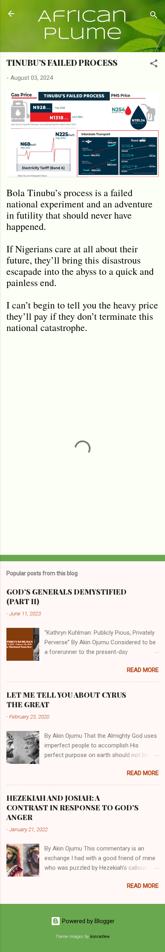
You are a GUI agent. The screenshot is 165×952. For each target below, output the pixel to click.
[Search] (154, 16)
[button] (154, 65)
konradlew (100, 936)
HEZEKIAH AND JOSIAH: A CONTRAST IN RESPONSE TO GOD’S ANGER (72, 807)
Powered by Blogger (87, 921)
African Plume (82, 26)
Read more (143, 670)
